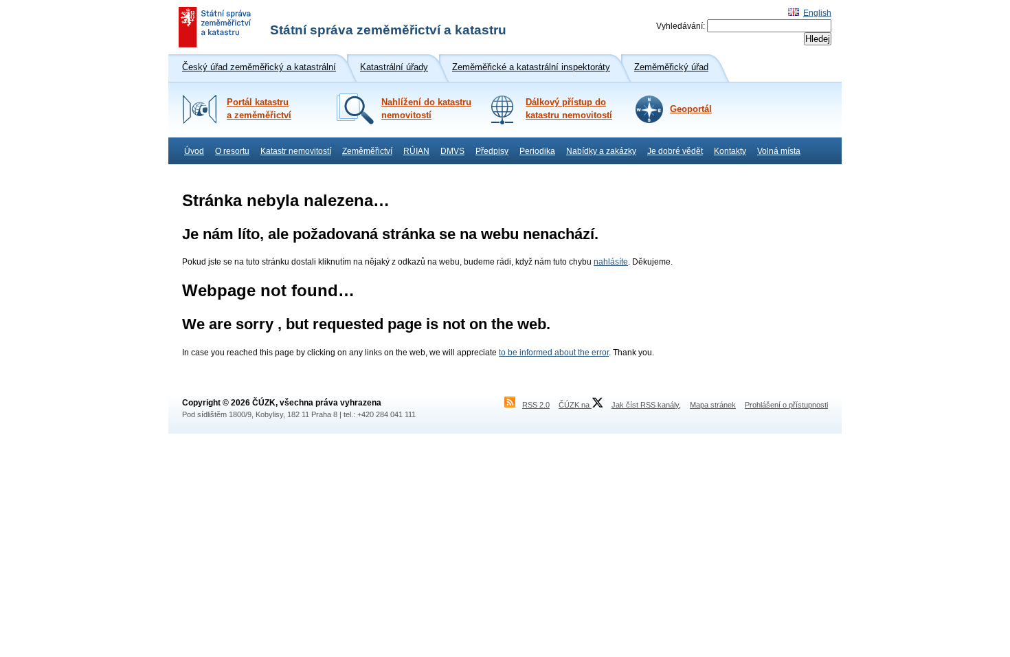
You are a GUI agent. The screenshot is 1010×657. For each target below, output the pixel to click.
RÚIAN (416, 151)
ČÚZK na (575, 405)
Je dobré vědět (675, 151)
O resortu (232, 151)
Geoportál (691, 109)
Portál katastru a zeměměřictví (259, 109)
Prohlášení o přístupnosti (786, 405)
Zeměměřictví (367, 151)
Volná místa (778, 151)
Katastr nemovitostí (295, 151)
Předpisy (491, 151)
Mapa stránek (713, 405)
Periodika (537, 151)
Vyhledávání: (680, 26)
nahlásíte (611, 262)
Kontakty (730, 151)
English (817, 13)
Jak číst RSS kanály (645, 405)
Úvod (194, 151)
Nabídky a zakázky (601, 151)
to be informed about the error (554, 352)
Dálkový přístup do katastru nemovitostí (569, 109)
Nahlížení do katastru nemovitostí (426, 109)
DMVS (452, 151)
